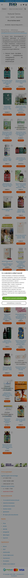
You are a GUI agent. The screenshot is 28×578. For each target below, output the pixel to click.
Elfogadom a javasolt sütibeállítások (14, 298)
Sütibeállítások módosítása (14, 303)
